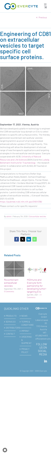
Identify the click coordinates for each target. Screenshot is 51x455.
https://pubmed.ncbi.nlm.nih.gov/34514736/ (21, 201)
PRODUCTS (10, 310)
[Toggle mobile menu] (45, 4)
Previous (43, 17)
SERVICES (10, 316)
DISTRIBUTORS (10, 322)
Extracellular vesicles (37, 216)
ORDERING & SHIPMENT (25, 334)
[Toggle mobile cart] (45, 7)
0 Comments (36, 291)
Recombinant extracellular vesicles (38, 282)
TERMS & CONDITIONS (25, 318)
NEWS (24, 310)
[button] (6, 277)
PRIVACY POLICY (25, 345)
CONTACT (10, 328)
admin (8, 216)
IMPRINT (25, 325)
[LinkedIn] (45, 355)
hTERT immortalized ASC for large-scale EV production (17, 279)
